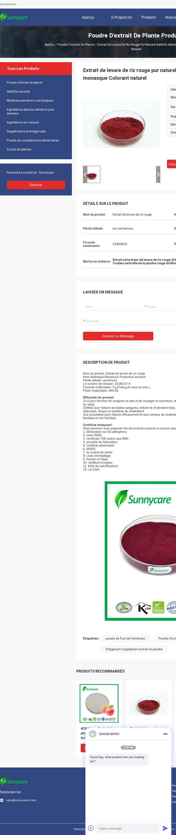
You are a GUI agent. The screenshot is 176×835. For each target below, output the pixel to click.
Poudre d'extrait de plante (76, 44)
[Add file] (91, 828)
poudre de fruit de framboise (125, 638)
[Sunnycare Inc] (14, 17)
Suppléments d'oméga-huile (26, 131)
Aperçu (50, 44)
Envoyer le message (118, 336)
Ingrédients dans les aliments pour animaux (31, 111)
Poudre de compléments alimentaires (33, 140)
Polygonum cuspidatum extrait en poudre (134, 649)
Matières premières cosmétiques (30, 100)
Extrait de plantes (19, 149)
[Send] (165, 828)
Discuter (36, 185)
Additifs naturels (18, 91)
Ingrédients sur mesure (23, 122)
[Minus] (165, 733)
